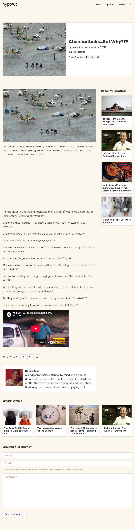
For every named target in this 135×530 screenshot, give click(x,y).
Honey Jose (78, 47)
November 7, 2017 (97, 47)
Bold (73, 51)
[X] (92, 57)
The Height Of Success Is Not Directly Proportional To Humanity (83, 431)
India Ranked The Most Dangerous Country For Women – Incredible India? (117, 188)
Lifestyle (81, 51)
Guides (122, 4)
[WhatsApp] (98, 57)
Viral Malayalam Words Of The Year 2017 (49, 429)
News (99, 4)
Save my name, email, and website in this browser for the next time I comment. (44, 469)
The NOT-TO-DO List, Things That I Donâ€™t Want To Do (115, 121)
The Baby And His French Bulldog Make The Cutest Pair (17, 431)
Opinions (110, 4)
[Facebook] (86, 57)
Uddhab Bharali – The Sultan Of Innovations (114, 155)
